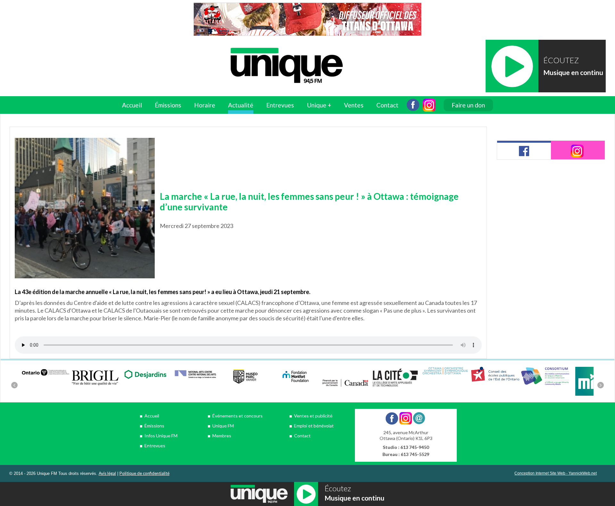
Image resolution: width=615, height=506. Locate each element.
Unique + (319, 105)
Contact (387, 105)
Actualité (240, 105)
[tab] (524, 150)
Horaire (204, 105)
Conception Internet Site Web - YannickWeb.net (555, 473)
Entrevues (280, 105)
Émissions (154, 425)
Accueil (132, 105)
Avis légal (107, 473)
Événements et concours (237, 415)
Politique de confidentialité (144, 473)
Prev (14, 385)
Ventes (354, 105)
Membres (221, 435)
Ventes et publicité (313, 415)
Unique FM (223, 425)
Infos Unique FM (160, 435)
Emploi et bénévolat (314, 425)
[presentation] (524, 150)
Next (600, 385)
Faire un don (468, 105)
